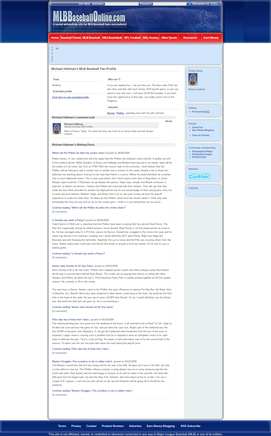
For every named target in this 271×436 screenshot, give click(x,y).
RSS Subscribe (190, 426)
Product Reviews (113, 426)
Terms (62, 426)
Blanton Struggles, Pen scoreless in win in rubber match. (82, 361)
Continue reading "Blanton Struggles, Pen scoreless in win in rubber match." (92, 390)
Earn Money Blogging (203, 130)
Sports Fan (197, 127)
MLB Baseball (199, 157)
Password (145, 3)
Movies (111, 113)
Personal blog (199, 111)
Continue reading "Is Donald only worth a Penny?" (78, 253)
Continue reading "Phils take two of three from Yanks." (81, 349)
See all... (169, 121)
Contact (91, 426)
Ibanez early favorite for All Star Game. (73, 266)
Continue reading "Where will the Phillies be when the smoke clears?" (89, 207)
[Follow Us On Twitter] (199, 176)
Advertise (135, 426)
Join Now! (84, 3)
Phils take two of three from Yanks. (71, 319)
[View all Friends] (200, 135)
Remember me (200, 3)
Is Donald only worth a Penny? (68, 220)
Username (97, 3)
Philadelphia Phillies (202, 151)
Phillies (120, 113)
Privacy (76, 426)
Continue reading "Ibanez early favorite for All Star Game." (83, 307)
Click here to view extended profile (70, 97)
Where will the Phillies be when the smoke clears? (79, 153)
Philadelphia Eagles (202, 154)
